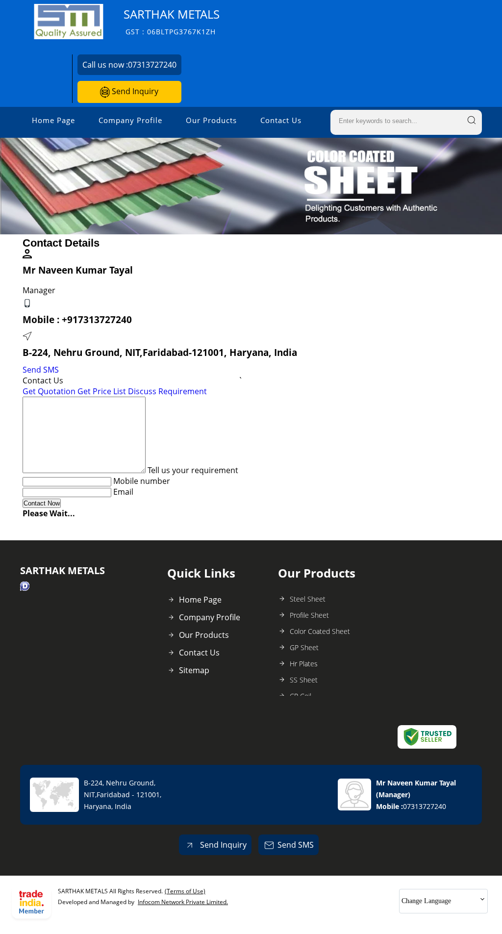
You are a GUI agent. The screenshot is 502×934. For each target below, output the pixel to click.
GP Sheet (304, 647)
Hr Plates (304, 663)
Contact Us (280, 120)
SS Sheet (304, 679)
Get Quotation (49, 391)
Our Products (211, 120)
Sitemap (194, 670)
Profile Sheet (309, 615)
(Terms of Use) (185, 891)
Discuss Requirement (167, 391)
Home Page (53, 120)
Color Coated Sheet (320, 631)
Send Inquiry (134, 91)
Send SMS (41, 369)
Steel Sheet (308, 599)
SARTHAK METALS (172, 21)
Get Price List (101, 391)
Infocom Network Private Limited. (183, 902)
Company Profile (130, 120)
